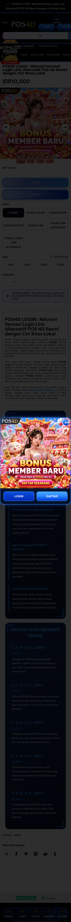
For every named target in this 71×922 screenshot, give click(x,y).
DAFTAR (52, 496)
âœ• (66, 422)
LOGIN (18, 496)
